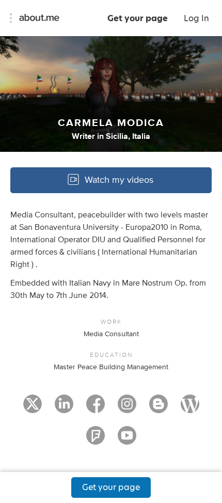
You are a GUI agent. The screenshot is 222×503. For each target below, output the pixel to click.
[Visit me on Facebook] (95, 408)
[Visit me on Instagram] (127, 408)
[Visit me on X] (32, 408)
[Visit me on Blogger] (158, 408)
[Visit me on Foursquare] (95, 440)
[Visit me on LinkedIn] (64, 408)
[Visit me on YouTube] (127, 440)
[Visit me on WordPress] (190, 408)
